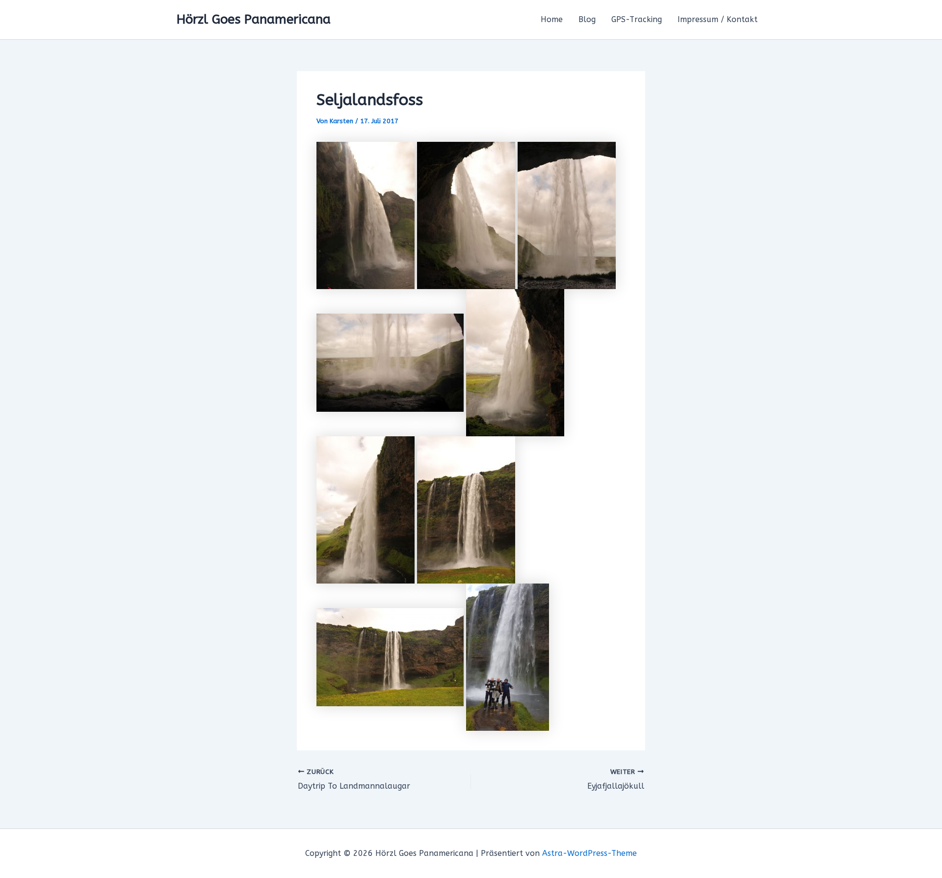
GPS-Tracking (636, 19)
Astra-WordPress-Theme (589, 853)
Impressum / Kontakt (718, 19)
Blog (587, 19)
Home (552, 19)
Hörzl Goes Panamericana (254, 19)
